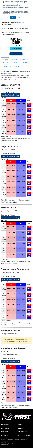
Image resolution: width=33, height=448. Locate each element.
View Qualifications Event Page (10, 95)
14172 (23, 387)
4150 (8, 376)
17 (3, 126)
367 (9, 109)
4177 (18, 104)
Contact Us (5, 428)
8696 (13, 120)
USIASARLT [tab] (15, 63)
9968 (23, 398)
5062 (23, 109)
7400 (8, 398)
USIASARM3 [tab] (14, 59)
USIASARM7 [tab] (5, 63)
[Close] (30, 339)
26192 (13, 398)
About (20, 424)
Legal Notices (5, 436)
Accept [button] (13, 17)
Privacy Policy (22, 432)
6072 (13, 104)
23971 (13, 109)
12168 (8, 120)
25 (3, 316)
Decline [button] (19, 17)
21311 (18, 387)
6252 (13, 370)
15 (3, 187)
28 (3, 387)
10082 (8, 171)
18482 (18, 115)
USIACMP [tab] (24, 63)
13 (3, 120)
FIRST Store (4, 432)
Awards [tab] (16, 66)
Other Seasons (15, 54)
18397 (23, 376)
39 (3, 392)
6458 (8, 131)
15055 (18, 126)
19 (3, 131)
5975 (13, 392)
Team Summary (16, 49)
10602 (23, 165)
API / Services (5, 424)
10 (3, 115)
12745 (23, 238)
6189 (13, 381)
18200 (8, 381)
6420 (23, 370)
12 (3, 182)
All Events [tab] (5, 59)
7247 (8, 392)
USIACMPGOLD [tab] (6, 66)
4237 (23, 104)
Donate (20, 428)
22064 (13, 182)
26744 (23, 381)
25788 (23, 115)
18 (3, 249)
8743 (8, 104)
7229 (18, 370)
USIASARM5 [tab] (23, 59)
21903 (18, 392)
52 (3, 398)
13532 (23, 182)
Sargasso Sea (20, 22)
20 (3, 254)
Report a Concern (24, 436)
